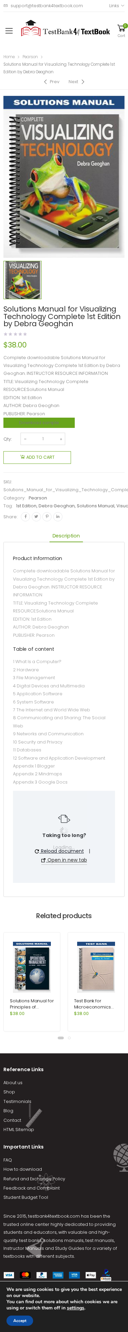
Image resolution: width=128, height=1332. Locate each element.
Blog (8, 1111)
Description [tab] (66, 535)
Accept (19, 1320)
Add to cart (40, 457)
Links (114, 6)
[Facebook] (25, 516)
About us (13, 1083)
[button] (61, 1038)
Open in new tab (66, 860)
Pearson (30, 57)
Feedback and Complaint (31, 1188)
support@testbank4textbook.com (47, 6)
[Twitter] (36, 516)
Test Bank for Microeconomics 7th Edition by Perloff (95, 1007)
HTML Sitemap (18, 1129)
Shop (9, 1092)
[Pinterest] (47, 516)
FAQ (7, 1160)
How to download (22, 1169)
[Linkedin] (57, 516)
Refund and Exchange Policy (34, 1179)
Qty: (7, 439)
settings (75, 1308)
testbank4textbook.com (54, 1216)
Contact (12, 1120)
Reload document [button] (62, 851)
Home (9, 57)
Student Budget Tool (25, 1197)
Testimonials (17, 1101)
